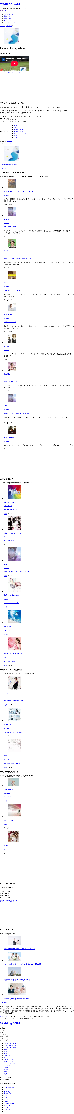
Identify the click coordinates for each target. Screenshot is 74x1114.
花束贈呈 (7, 1070)
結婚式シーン (8, 14)
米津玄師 (7, 1109)
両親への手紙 (8, 1068)
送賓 (15, 137)
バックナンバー (9, 1095)
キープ (5, 10)
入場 (5, 1051)
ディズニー (8, 1089)
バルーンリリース (10, 1047)
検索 (1, 10)
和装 (5, 1097)
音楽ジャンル (8, 16)
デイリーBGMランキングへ (9, 901)
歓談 (5, 1057)
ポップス (10, 143)
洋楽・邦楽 (8, 18)
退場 (15, 135)
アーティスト (8, 20)
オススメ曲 (8, 1105)
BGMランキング (9, 22)
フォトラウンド (9, 1066)
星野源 (6, 1101)
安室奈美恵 (8, 1093)
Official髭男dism (9, 1087)
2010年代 (10, 141)
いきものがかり (9, 1103)
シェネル (7, 1107)
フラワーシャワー (10, 1045)
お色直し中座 (18, 129)
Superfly (6, 1091)
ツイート (13, 72)
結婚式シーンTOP (10, 1043)
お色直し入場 (18, 131)
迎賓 (15, 125)
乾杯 (15, 127)
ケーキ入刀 (8, 1055)
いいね (7, 72)
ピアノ (6, 1099)
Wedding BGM (10, 3)
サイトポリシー (5, 1016)
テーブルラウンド (20, 133)
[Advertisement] (37, 86)
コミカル (7, 1111)
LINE (18, 72)
